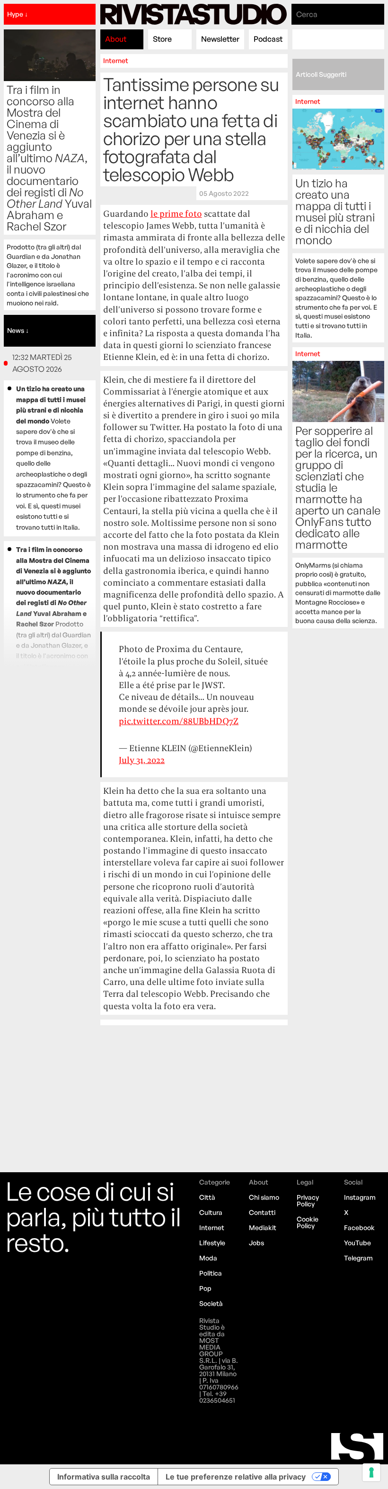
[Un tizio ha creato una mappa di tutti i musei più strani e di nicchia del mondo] (338, 218)
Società (211, 1303)
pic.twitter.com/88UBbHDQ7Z (178, 721)
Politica (210, 1273)
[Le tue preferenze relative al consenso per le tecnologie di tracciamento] (371, 1472)
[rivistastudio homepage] (193, 14)
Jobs (256, 1243)
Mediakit (262, 1227)
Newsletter (220, 39)
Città (207, 1197)
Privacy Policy (308, 1200)
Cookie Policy (307, 1222)
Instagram (360, 1197)
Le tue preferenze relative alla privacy (236, 1476)
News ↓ (18, 330)
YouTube (357, 1243)
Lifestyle (212, 1243)
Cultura (210, 1212)
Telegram (358, 1258)
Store (162, 39)
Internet (115, 60)
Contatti (262, 1212)
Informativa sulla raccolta (103, 1476)
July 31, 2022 (142, 759)
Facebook (359, 1227)
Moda (208, 1258)
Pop (205, 1288)
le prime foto (176, 213)
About (115, 39)
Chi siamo (264, 1197)
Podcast (268, 39)
